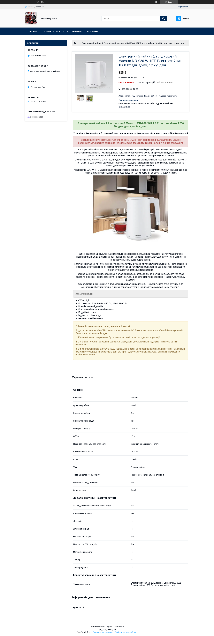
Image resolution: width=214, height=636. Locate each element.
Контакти (92, 31)
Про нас (77, 31)
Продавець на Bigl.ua (107, 629)
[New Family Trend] (31, 24)
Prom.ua (120, 627)
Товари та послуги (53, 31)
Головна (32, 31)
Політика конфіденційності (126, 632)
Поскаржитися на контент (103, 632)
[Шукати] (163, 18)
